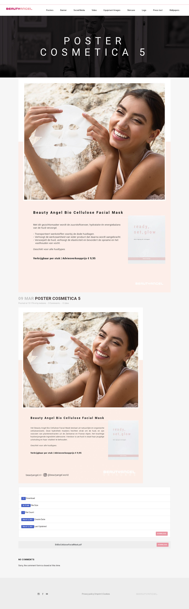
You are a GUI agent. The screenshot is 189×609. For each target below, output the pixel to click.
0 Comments (54, 303)
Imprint (98, 594)
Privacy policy (88, 594)
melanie (42, 303)
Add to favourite (153, 491)
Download (161, 533)
